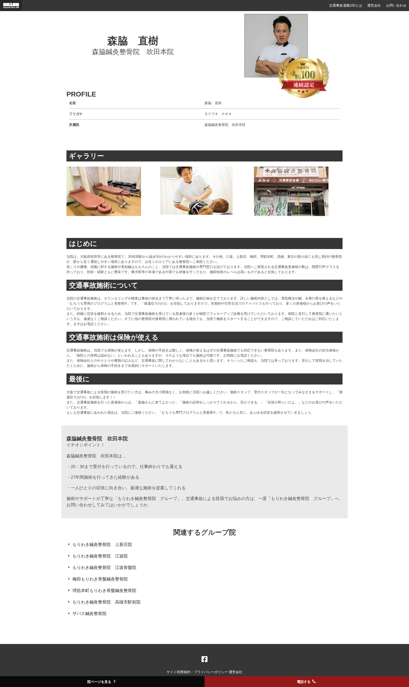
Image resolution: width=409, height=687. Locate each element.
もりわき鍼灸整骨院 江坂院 (100, 556)
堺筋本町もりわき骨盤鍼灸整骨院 (104, 590)
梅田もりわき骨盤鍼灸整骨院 (100, 579)
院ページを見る (99, 682)
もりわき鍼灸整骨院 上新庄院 (102, 544)
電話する (304, 682)
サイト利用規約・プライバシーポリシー (198, 672)
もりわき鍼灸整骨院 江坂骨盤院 (104, 567)
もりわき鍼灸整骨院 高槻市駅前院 (106, 602)
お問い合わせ (396, 5)
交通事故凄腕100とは (345, 5)
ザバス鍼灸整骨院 (89, 613)
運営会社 (374, 5)
